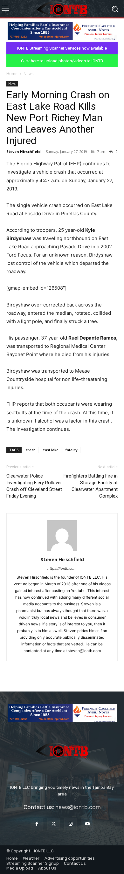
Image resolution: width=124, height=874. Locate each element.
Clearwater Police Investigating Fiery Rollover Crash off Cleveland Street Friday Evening (34, 486)
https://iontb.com (62, 568)
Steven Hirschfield (23, 151)
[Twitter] (53, 824)
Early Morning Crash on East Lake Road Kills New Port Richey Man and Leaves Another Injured (57, 118)
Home (11, 73)
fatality (71, 449)
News (28, 73)
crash (31, 449)
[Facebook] (37, 824)
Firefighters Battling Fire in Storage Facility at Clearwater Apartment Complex (91, 486)
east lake (51, 449)
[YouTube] (87, 824)
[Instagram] (70, 824)
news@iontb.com (78, 807)
